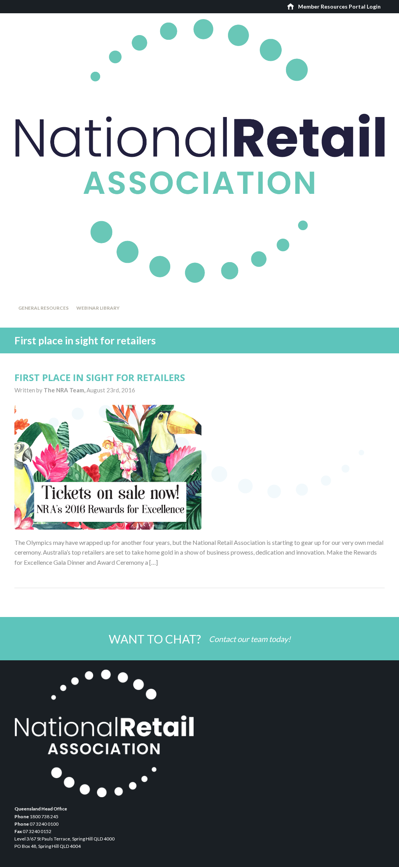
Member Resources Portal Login (339, 6)
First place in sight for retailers (99, 377)
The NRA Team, (65, 390)
